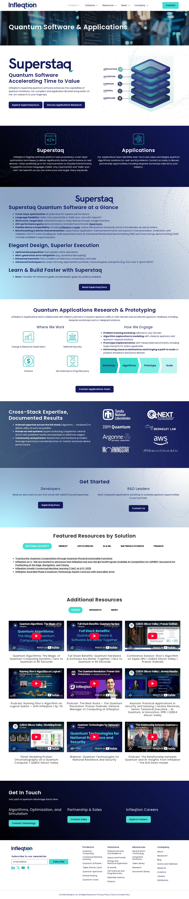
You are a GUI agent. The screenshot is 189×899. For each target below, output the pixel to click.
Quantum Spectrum (92, 871)
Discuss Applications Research (64, 105)
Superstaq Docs (50, 505)
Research (95, 609)
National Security (37, 546)
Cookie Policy (124, 894)
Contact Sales (79, 819)
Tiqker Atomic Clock (92, 867)
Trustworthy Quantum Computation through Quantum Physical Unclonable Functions (63, 558)
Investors (161, 872)
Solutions (90, 5)
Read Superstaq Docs (94, 287)
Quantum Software (92, 863)
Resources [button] (108, 5)
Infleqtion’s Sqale (70, 227)
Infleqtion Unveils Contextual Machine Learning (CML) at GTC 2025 (53, 568)
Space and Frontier (117, 857)
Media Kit (161, 868)
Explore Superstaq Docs (25, 105)
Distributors (162, 880)
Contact (170, 5)
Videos (75, 609)
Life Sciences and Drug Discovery (116, 872)
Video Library (138, 863)
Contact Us (138, 508)
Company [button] (139, 5)
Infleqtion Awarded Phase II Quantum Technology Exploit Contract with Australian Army (65, 571)
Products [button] (73, 5)
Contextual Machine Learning (92, 858)
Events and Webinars (167, 864)
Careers (161, 876)
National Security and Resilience (116, 852)
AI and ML (112, 867)
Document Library (141, 871)
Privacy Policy (103, 894)
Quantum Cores (90, 880)
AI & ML (107, 546)
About (160, 852)
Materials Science (132, 546)
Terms (113, 894)
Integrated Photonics (137, 858)
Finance (159, 546)
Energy (63, 546)
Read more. (95, 224)
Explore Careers (138, 819)
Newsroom (162, 856)
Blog (159, 860)
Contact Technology (24, 823)
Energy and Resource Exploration (118, 862)
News (124, 5)
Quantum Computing (88, 852)
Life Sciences (85, 546)
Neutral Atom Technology (138, 852)
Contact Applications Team (94, 389)
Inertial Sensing (90, 876)
